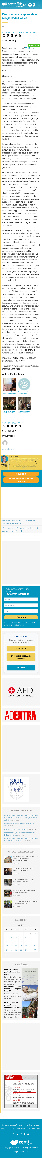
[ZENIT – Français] (11, 4)
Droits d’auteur (21, 1129)
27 (16, 950)
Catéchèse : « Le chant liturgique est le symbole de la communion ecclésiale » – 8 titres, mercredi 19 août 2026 (20, 818)
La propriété (23, 1125)
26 (11, 950)
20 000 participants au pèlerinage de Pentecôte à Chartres (25, 903)
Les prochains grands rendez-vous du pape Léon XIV (12, 988)
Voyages (33, 32)
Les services (34, 1125)
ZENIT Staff (23, 32)
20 (16, 946)
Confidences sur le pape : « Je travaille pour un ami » (23, 870)
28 (21, 950)
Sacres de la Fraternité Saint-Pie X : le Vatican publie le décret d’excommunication (25, 859)
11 (7, 942)
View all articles (8, 449)
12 (11, 942)
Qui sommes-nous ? (9, 1125)
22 (26, 946)
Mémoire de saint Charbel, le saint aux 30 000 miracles (24, 892)
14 (21, 942)
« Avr (6, 955)
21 (21, 946)
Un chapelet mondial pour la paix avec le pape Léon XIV (24, 881)
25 (7, 950)
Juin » (10, 955)
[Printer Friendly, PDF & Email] (34, 45)
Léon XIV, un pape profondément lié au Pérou (12, 972)
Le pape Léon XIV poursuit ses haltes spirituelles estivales (12, 1005)
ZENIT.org (29, 48)
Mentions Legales (8, 1129)
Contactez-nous (35, 1129)
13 (16, 942)
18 (7, 946)
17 (35, 942)
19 (11, 946)
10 (35, 937)
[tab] (13, 1077)
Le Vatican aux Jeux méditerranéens (16, 829)
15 (26, 942)
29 (26, 950)
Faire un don (21, 474)
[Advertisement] (21, 503)
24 (35, 946)
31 (35, 950)
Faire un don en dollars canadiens (21, 480)
